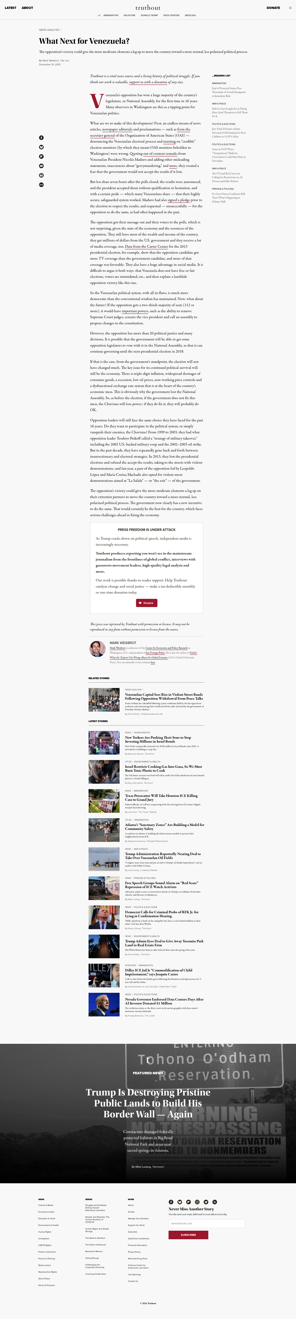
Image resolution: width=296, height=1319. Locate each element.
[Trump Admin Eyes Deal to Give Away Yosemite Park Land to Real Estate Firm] (104, 946)
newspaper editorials (117, 129)
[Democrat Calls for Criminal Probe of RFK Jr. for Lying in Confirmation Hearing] (104, 917)
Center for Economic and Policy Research (166, 648)
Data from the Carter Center (146, 246)
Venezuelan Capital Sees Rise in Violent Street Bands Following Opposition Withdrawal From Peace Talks (164, 696)
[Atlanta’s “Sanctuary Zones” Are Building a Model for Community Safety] (104, 830)
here (153, 662)
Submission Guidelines (138, 1238)
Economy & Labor (46, 1211)
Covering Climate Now (95, 1274)
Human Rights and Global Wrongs (97, 1230)
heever (150, 1016)
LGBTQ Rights (44, 1245)
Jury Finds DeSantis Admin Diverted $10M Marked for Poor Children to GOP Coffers (229, 133)
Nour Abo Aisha (135, 783)
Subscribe (132, 1231)
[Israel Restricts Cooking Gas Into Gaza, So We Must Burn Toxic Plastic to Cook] (104, 772)
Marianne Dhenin (136, 753)
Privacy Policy (134, 1251)
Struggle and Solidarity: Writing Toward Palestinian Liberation (96, 1208)
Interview (130, 965)
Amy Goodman (135, 986)
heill (64, 60)
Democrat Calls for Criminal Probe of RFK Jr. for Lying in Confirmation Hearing (162, 914)
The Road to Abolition (95, 1238)
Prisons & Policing (145, 878)
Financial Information (137, 1245)
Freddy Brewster (135, 1015)
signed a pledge (179, 200)
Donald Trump (149, 15)
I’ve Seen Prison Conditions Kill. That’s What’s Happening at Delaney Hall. (228, 198)
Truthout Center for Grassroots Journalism (138, 1266)
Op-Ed (128, 761)
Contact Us (133, 1281)
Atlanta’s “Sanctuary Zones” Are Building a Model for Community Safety (164, 826)
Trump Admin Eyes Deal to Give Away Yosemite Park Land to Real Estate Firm (164, 943)
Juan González (151, 986)
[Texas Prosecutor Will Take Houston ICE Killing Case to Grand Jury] (104, 801)
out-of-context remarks (160, 153)
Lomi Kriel (132, 812)
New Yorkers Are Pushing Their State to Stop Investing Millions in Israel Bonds (158, 739)
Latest (10, 7)
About (27, 7)
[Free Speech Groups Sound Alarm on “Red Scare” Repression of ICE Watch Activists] (104, 888)
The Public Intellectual (95, 1244)
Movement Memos (94, 1251)
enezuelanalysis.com (152, 714)
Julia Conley (133, 870)
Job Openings (134, 1274)
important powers (135, 311)
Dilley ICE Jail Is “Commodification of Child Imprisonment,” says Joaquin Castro (158, 972)
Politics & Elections (145, 907)
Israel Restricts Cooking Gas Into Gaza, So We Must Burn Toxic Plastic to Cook (163, 768)
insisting (169, 141)
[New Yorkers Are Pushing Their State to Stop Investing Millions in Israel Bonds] (104, 743)
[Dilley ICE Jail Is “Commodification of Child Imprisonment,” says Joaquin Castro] (104, 975)
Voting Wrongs (92, 1258)
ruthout (149, 754)
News (128, 732)
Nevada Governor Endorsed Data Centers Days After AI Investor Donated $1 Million (164, 1001)
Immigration (110, 15)
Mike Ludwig (134, 899)
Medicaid (190, 15)
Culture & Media (45, 1205)
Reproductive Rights (47, 1271)
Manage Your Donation (138, 1218)
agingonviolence (157, 841)
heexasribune (147, 812)
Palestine (129, 15)
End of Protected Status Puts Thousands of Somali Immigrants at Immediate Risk (229, 92)
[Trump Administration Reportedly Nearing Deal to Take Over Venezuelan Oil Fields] (104, 859)
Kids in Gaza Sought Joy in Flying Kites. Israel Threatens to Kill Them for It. (230, 112)
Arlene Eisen (134, 714)
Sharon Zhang (134, 928)
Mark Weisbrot (50, 60)
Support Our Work (136, 1225)
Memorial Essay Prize (137, 1258)
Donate (273, 7)
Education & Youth (46, 1218)
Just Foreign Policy (155, 653)
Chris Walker (134, 954)
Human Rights (142, 732)
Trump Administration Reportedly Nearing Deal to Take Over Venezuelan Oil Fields (163, 856)
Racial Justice (44, 1265)
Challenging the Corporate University (94, 1266)
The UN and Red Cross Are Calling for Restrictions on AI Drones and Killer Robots (227, 177)
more (173, 166)
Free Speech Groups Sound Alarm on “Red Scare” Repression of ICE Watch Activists (161, 885)
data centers (171, 15)
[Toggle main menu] (288, 8)
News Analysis (49, 30)
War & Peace (141, 849)
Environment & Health (147, 761)
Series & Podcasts (46, 1285)
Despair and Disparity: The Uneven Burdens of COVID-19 (97, 1219)
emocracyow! (167, 986)
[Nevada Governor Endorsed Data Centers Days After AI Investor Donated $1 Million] (104, 1004)
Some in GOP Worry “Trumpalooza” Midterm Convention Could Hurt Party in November (229, 155)
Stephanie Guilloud (137, 841)
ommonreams (148, 870)
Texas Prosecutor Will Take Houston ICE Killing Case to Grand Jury (161, 797)
